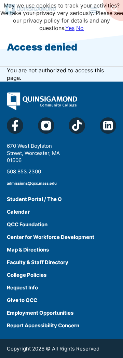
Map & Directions (28, 249)
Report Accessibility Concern (43, 325)
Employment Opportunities (40, 313)
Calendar (18, 212)
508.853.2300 (24, 171)
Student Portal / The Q (34, 199)
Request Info (22, 287)
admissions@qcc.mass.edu (32, 183)
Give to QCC (22, 300)
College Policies (26, 275)
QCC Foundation (27, 224)
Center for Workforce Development (50, 237)
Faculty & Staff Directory (37, 262)
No (80, 28)
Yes (69, 28)
